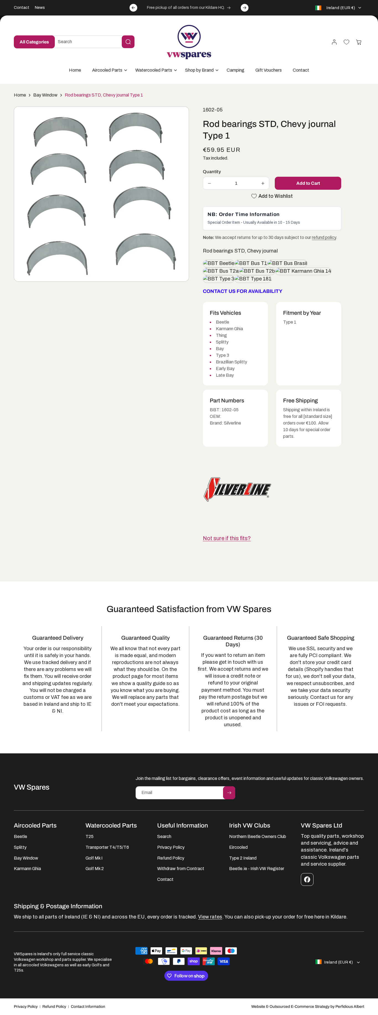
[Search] (128, 41)
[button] (108, 70)
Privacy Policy (26, 1006)
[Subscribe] (229, 792)
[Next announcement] (244, 8)
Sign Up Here (234, 983)
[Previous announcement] (133, 8)
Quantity (212, 171)
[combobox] (92, 42)
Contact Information (88, 1006)
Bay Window (45, 95)
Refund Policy (54, 1006)
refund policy (324, 237)
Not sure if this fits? (227, 538)
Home (20, 95)
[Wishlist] (346, 42)
